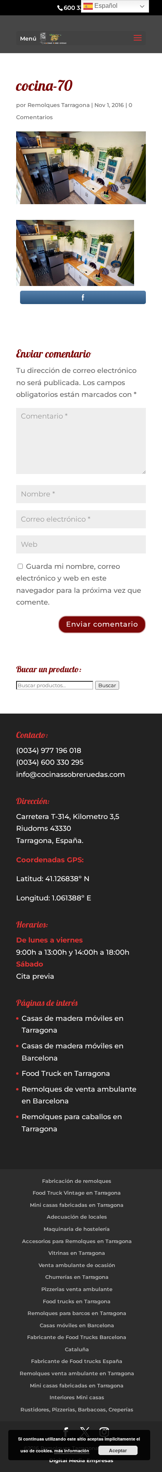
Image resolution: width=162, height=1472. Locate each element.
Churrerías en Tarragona (77, 1277)
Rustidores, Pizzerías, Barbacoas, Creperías (76, 1409)
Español (105, 5)
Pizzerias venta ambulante (76, 1289)
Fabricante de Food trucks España (76, 1361)
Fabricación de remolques (76, 1181)
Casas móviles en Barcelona (77, 1325)
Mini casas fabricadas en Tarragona (76, 1205)
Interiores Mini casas (77, 1397)
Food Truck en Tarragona (66, 1073)
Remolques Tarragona (59, 105)
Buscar (107, 685)
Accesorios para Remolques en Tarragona (77, 1241)
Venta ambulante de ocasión (77, 1265)
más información (71, 1451)
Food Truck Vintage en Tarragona (77, 1193)
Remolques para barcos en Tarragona (77, 1313)
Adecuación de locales (77, 1217)
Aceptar (118, 1450)
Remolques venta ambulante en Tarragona (77, 1373)
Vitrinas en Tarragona (76, 1253)
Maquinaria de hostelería (77, 1229)
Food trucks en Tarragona (76, 1301)
